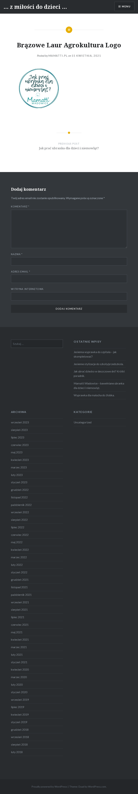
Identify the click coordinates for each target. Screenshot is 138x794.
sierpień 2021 (19, 609)
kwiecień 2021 (20, 639)
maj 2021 (16, 632)
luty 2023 (17, 474)
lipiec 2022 (17, 527)
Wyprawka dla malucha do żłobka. (94, 395)
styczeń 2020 (19, 692)
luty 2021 (17, 654)
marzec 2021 (19, 647)
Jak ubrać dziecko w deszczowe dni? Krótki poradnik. (99, 373)
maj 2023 (16, 452)
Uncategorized (82, 422)
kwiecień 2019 (20, 714)
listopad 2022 (19, 497)
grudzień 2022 (20, 489)
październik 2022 (21, 504)
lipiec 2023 (17, 437)
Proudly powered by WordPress (49, 786)
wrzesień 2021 (20, 602)
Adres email (20, 271)
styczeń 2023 (19, 482)
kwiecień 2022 (20, 549)
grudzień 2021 (20, 579)
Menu (126, 6)
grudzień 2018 (20, 729)
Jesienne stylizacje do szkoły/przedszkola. (98, 364)
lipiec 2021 (17, 617)
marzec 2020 (19, 677)
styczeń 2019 (19, 722)
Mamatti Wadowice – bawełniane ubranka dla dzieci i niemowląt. (99, 385)
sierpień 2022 (19, 519)
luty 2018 (17, 752)
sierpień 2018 (19, 744)
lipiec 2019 (17, 707)
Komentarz (20, 206)
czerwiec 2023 (20, 445)
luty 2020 (17, 684)
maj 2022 (16, 542)
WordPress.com (97, 786)
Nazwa (16, 254)
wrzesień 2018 (20, 737)
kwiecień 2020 (20, 669)
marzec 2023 (19, 467)
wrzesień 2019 (20, 699)
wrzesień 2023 (20, 422)
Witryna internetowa (27, 289)
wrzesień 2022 (20, 512)
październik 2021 (21, 594)
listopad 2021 (19, 587)
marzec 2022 (19, 557)
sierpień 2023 (19, 429)
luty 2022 (17, 564)
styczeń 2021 (19, 662)
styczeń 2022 (19, 572)
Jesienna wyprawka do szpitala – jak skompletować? (95, 354)
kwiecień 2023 (20, 459)
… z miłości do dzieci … (35, 6)
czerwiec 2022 (20, 534)
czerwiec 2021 (20, 624)
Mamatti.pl (58, 55)
